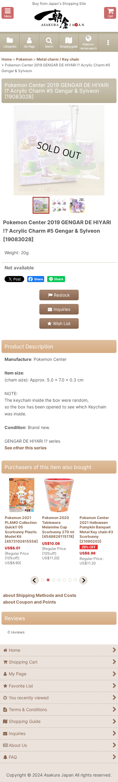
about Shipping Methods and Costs (39, 595)
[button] (8, 13)
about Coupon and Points (29, 601)
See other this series (26, 447)
